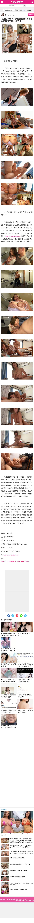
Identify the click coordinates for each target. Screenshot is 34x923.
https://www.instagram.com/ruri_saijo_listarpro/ (15, 561)
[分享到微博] (17, 615)
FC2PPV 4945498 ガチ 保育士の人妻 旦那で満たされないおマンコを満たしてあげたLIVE (21, 852)
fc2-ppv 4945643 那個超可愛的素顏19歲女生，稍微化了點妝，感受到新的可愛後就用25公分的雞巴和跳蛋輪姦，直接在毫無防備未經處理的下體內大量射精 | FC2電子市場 (21, 841)
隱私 (27, 900)
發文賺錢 (18, 900)
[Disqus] (17, 750)
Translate (28, 10)
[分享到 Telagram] (25, 615)
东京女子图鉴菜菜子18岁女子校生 (18, 870)
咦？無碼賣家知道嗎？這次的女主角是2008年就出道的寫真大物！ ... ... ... (25, 666)
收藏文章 (31, 14)
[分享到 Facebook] (8, 615)
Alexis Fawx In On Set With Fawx (18, 889)
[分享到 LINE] (21, 615)
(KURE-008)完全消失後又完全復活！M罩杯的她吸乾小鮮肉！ (16, 19)
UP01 (18, 2)
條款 (23, 900)
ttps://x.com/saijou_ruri (13, 236)
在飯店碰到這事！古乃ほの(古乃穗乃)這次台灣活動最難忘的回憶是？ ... (8, 635)
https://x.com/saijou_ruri (11, 555)
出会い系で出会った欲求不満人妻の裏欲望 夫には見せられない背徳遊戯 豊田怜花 (20, 846)
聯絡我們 (31, 900)
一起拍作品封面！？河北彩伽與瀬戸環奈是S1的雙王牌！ (8, 681)
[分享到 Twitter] (12, 615)
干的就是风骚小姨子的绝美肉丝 (17, 858)
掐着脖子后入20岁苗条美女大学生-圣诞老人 (20, 864)
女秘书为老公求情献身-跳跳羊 (17, 877)
